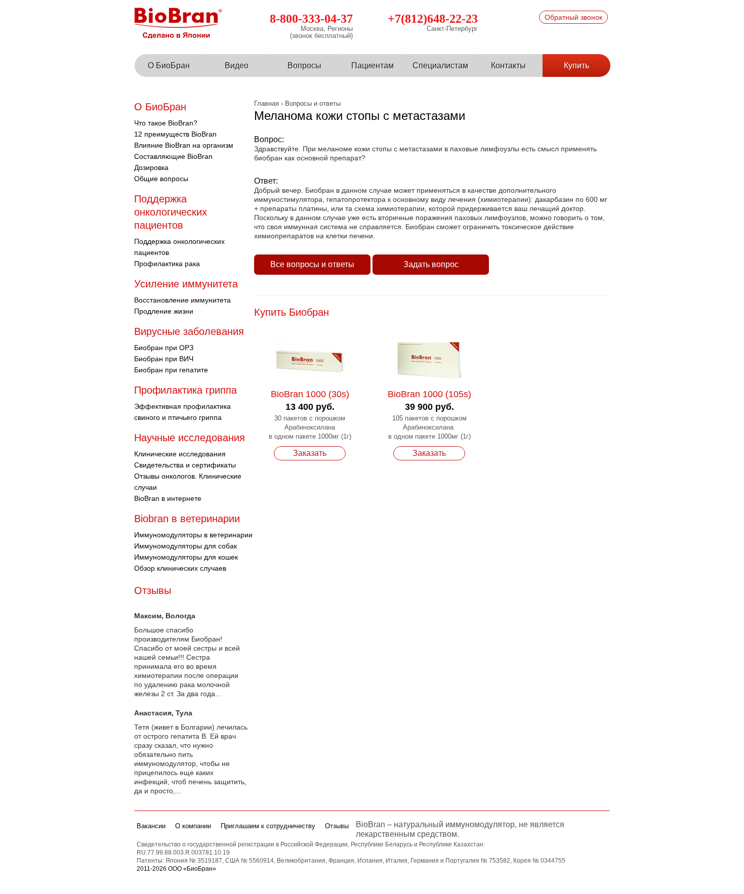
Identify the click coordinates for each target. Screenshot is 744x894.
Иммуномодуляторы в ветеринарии (193, 535)
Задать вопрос (431, 264)
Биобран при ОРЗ (163, 348)
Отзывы (152, 590)
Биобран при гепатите (171, 370)
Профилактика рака (167, 264)
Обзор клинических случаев (180, 568)
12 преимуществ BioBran (175, 134)
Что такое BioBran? (165, 123)
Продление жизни (163, 311)
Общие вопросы (161, 179)
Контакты (508, 65)
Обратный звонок (573, 17)
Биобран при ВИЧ (163, 359)
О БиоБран (169, 65)
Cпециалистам (440, 65)
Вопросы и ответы (313, 103)
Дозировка (151, 167)
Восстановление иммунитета (182, 300)
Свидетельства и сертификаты (185, 465)
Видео (237, 65)
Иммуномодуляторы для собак (185, 546)
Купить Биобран (291, 312)
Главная (266, 103)
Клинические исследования (180, 454)
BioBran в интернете (167, 498)
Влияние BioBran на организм (183, 145)
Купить (576, 65)
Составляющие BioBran (173, 156)
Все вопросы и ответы (312, 264)
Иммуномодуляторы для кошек (186, 557)
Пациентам (372, 65)
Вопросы (304, 65)
